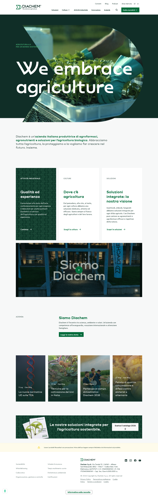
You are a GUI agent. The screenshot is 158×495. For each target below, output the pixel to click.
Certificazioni (52, 477)
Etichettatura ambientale (57, 472)
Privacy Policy (85, 479)
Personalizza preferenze (101, 479)
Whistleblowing (21, 468)
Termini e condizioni (94, 481)
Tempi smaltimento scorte (57, 468)
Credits (106, 481)
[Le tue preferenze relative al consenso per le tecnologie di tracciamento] (5, 491)
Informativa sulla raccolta (79, 492)
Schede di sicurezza (55, 464)
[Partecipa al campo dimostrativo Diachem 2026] (95, 378)
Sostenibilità (20, 464)
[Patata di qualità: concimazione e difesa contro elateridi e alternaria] (127, 378)
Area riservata (127, 3)
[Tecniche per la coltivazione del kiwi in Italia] (63, 378)
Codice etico (20, 472)
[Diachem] (28, 7)
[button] (116, 10)
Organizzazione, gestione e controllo (29, 477)
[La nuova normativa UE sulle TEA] (30, 378)
